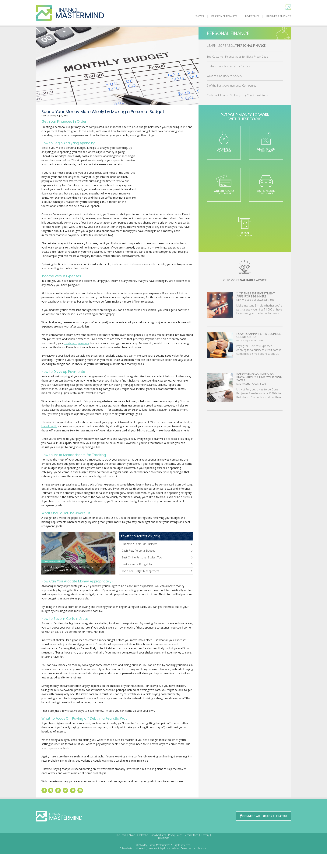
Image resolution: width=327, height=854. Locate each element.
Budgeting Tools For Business (139, 544)
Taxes (199, 16)
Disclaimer (163, 837)
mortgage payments (76, 343)
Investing (252, 16)
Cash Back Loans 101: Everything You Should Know (237, 95)
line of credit (49, 426)
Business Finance (278, 16)
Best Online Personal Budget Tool (142, 557)
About (132, 835)
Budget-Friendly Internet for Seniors (228, 66)
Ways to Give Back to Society (224, 76)
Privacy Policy (175, 835)
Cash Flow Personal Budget (138, 550)
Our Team (121, 835)
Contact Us (142, 835)
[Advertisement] (164, 177)
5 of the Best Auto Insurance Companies (231, 85)
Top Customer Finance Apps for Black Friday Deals (237, 56)
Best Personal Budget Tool (138, 564)
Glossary (205, 835)
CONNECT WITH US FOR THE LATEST (264, 816)
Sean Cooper (48, 115)
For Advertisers (158, 835)
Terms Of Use (191, 835)
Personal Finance (224, 16)
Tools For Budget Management (140, 571)
